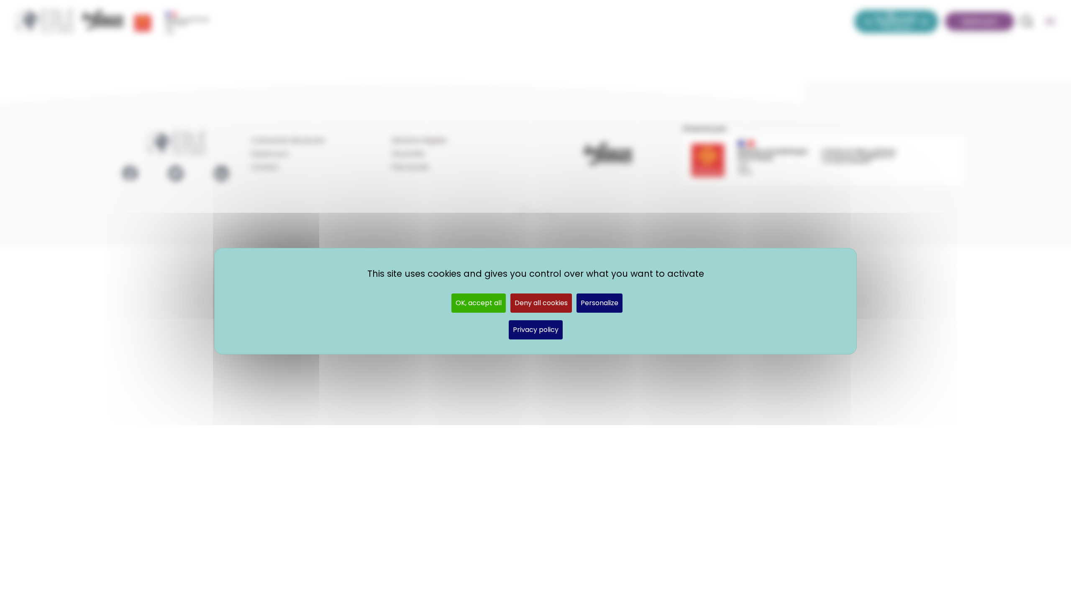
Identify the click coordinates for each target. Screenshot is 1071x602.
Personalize (599, 303)
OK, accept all (479, 303)
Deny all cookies (541, 303)
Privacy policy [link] (536, 329)
